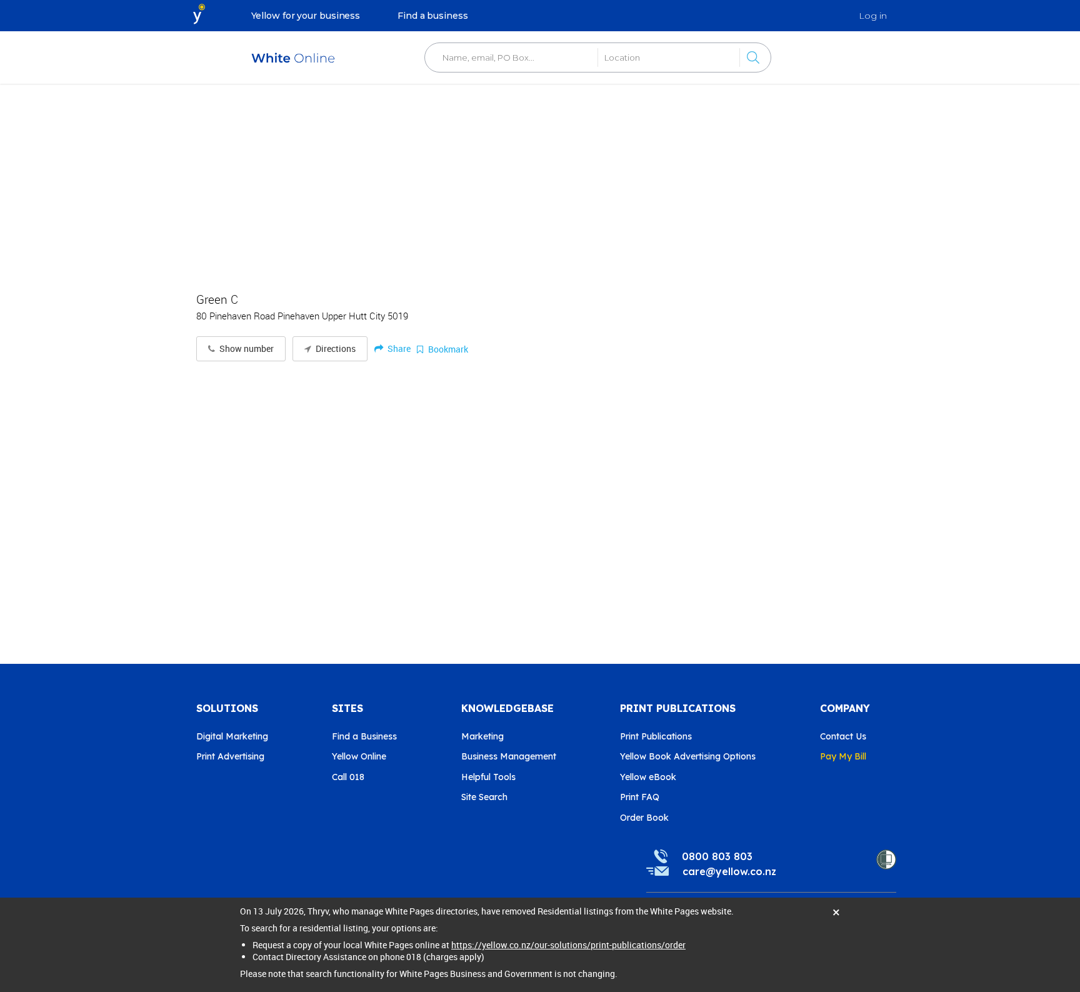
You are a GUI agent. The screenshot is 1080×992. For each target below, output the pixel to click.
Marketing (482, 736)
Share (398, 348)
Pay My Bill (843, 756)
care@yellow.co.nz (729, 871)
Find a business (433, 15)
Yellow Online (359, 756)
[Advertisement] (540, 181)
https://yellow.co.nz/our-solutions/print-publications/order (568, 945)
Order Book (644, 817)
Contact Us (843, 736)
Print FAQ (639, 797)
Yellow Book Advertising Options (688, 756)
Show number (246, 348)
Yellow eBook (648, 777)
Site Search (484, 797)
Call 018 (348, 777)
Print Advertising (230, 756)
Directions (335, 348)
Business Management (508, 756)
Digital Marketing (232, 736)
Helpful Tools (488, 777)
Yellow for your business (306, 15)
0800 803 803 (717, 856)
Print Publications (656, 736)
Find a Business (364, 736)
